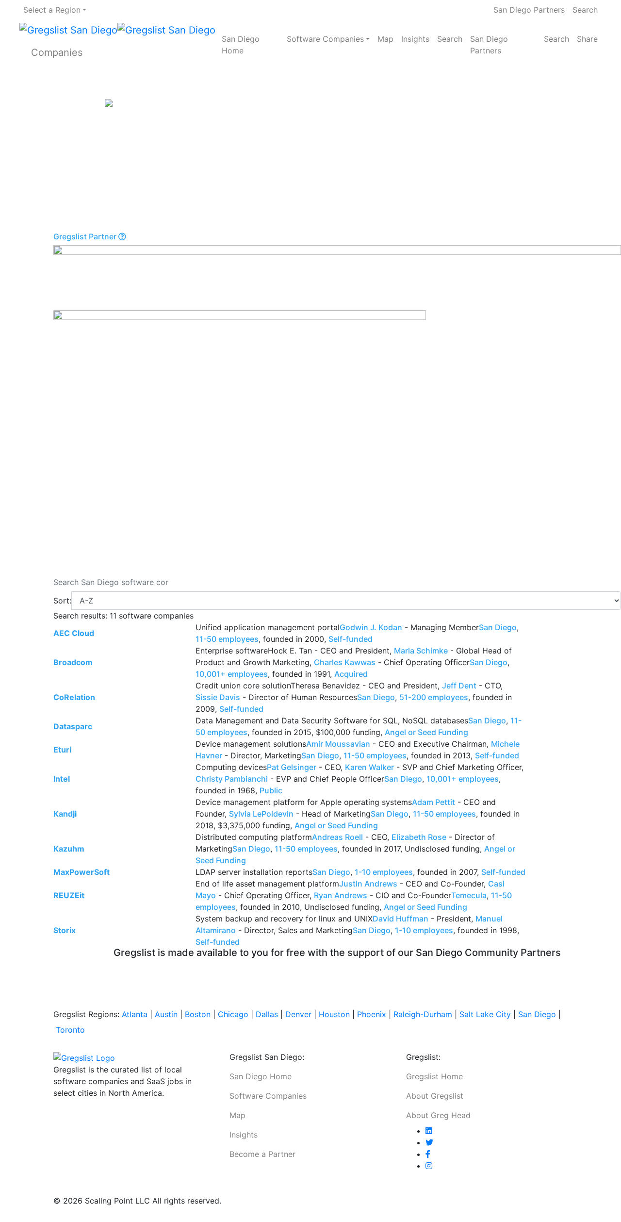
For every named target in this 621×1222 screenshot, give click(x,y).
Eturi (62, 749)
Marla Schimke (421, 650)
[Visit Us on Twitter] (429, 1142)
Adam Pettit (433, 802)
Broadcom (73, 662)
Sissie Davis (218, 697)
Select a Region (52, 10)
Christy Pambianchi (232, 779)
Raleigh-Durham (422, 1014)
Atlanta (134, 1014)
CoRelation (74, 697)
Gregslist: (423, 1057)
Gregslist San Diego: (266, 1057)
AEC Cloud (73, 633)
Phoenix (371, 1014)
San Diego (498, 627)
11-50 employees (227, 639)
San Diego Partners (529, 10)
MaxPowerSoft (81, 872)
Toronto (70, 1030)
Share (587, 39)
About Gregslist (434, 1096)
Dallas (267, 1014)
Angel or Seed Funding (426, 732)
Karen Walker (369, 767)
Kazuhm (68, 849)
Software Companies (325, 39)
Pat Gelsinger (291, 767)
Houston (334, 1014)
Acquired (351, 674)
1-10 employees (384, 872)
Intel (61, 779)
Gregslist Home (434, 1076)
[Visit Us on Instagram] (428, 1166)
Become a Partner (262, 1154)
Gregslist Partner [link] (85, 237)
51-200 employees (433, 697)
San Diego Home (241, 44)
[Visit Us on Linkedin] (428, 1131)
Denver (298, 1014)
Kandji (65, 814)
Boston (198, 1014)
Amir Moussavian (338, 744)
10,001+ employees (232, 674)
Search (585, 10)
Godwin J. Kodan (371, 627)
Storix (64, 930)
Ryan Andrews (340, 895)
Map (385, 39)
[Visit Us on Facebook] (427, 1154)
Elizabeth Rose (419, 837)
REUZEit (68, 895)
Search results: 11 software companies (123, 615)
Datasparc (72, 726)
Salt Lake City (485, 1014)
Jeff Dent (459, 685)
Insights (415, 39)
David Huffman (400, 918)
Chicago (233, 1014)
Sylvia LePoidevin (261, 814)
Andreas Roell (337, 837)
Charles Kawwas (345, 662)
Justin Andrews (368, 883)
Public (271, 790)
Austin (166, 1014)
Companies (56, 52)
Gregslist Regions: (87, 1014)
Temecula (469, 895)
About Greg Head (438, 1115)
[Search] (182, 582)
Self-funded (350, 639)
